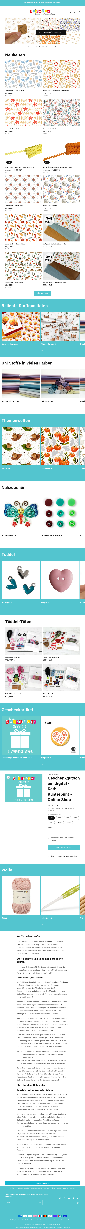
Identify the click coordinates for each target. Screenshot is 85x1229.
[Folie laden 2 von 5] (36, 46)
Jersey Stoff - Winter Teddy (14, 205)
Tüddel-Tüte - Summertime (14, 694)
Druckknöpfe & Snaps (50, 535)
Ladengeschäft (23, 1188)
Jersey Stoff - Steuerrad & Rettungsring (56, 90)
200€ (69, 822)
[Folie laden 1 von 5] (33, 46)
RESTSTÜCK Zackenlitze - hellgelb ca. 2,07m (19, 167)
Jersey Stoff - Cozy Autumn (14, 282)
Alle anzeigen (42, 293)
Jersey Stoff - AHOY (12, 129)
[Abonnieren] (40, 1202)
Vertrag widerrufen (42, 1183)
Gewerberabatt (62, 1188)
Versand (58, 808)
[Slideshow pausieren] (56, 46)
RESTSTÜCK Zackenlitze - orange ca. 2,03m (57, 167)
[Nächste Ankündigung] (81, 3)
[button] (4, 12)
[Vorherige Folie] (28, 46)
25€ (59, 818)
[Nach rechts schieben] (47, 350)
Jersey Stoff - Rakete (50, 205)
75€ (51, 822)
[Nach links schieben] (38, 350)
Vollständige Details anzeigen (67, 856)
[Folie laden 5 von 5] (46, 46)
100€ (60, 822)
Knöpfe (44, 602)
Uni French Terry (9, 401)
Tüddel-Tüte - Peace (49, 694)
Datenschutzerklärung (37, 1220)
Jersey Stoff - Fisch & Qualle (14, 90)
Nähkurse (13, 1188)
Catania (5, 918)
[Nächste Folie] (51, 46)
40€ (67, 818)
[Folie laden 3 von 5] (39, 46)
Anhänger (6, 602)
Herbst (5, 468)
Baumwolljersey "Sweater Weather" (51, 32)
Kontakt (72, 1188)
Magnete (45, 758)
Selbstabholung (36, 1188)
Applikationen (8, 535)
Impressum (71, 1220)
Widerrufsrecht (50, 1220)
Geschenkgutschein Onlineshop (16, 758)
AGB (58, 1220)
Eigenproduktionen (10, 344)
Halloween (45, 468)
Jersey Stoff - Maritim (50, 129)
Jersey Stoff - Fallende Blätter (15, 244)
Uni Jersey (45, 401)
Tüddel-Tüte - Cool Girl (12, 657)
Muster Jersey (47, 344)
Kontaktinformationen (43, 1222)
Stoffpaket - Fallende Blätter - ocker (54, 244)
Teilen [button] (52, 856)
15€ (51, 818)
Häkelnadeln (46, 918)
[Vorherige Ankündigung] (4, 3)
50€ (75, 818)
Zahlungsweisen (49, 1188)
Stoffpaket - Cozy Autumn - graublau (55, 282)
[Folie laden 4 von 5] (43, 46)
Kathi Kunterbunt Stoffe (22, 1220)
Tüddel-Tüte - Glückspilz (51, 657)
